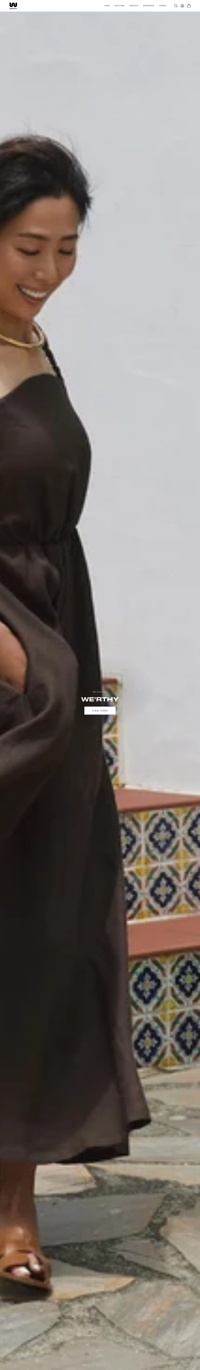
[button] (134, 6)
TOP (83, 730)
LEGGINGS (117, 730)
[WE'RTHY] (13, 5)
